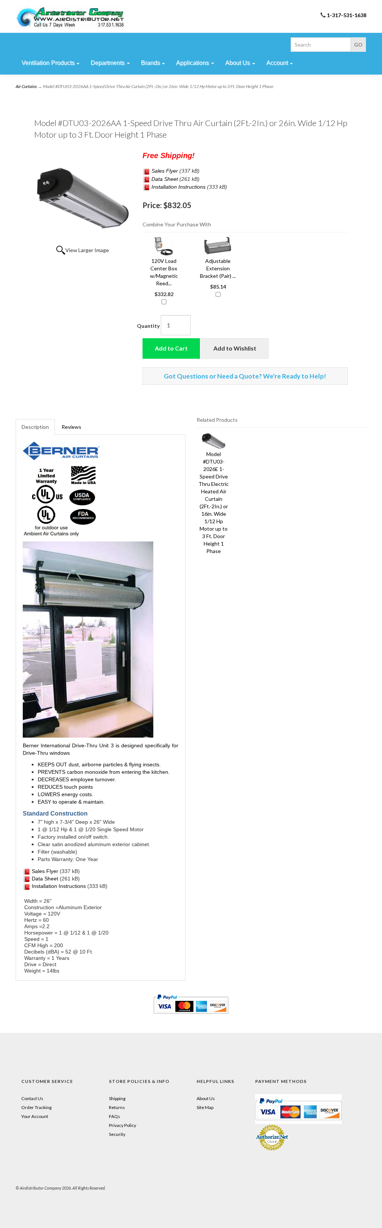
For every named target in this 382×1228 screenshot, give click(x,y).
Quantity (148, 326)
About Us (206, 1098)
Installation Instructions (178, 187)
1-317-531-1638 (346, 15)
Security (117, 1134)
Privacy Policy (122, 1125)
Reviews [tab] (71, 427)
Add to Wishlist (234, 348)
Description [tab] (35, 427)
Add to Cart (171, 348)
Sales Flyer (164, 171)
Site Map (205, 1107)
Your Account (34, 1116)
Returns (117, 1107)
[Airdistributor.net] (70, 18)
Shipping (117, 1098)
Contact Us (32, 1098)
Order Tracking (36, 1107)
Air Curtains (26, 86)
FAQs (114, 1116)
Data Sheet (164, 179)
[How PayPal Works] (298, 1108)
